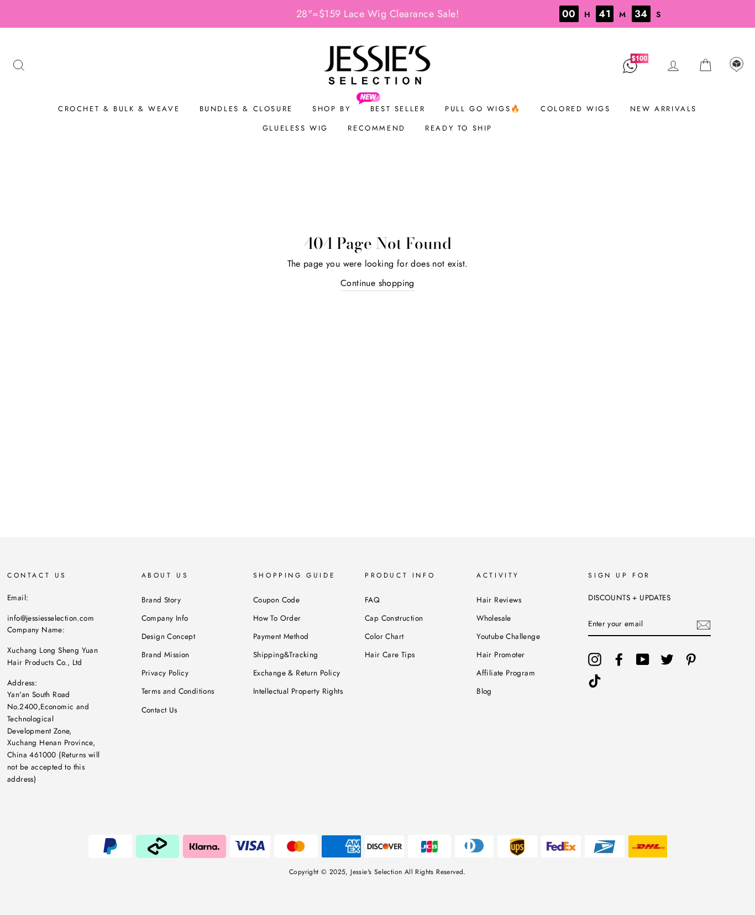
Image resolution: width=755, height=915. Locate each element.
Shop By (331, 108)
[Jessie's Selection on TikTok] (594, 681)
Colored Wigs (575, 108)
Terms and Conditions (177, 690)
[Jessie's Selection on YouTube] (642, 659)
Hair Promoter (500, 654)
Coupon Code (276, 599)
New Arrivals (663, 108)
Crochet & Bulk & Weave (119, 108)
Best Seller (398, 108)
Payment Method (281, 636)
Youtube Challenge (508, 636)
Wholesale (493, 617)
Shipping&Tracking (285, 654)
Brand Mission (165, 654)
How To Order (277, 617)
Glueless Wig (295, 128)
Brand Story (161, 599)
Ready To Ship (458, 128)
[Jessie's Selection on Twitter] (667, 659)
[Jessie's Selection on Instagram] (594, 659)
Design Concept (168, 636)
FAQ (372, 599)
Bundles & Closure (246, 108)
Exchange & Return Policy (296, 672)
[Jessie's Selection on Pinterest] (691, 659)
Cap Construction (394, 617)
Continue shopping (377, 283)
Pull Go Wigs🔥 (483, 108)
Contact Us (159, 709)
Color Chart (384, 636)
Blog (484, 690)
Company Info (164, 617)
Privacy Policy (165, 672)
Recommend (376, 128)
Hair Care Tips (390, 654)
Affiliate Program (505, 672)
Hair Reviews (498, 599)
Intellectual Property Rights (298, 690)
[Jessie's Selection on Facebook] (619, 659)
